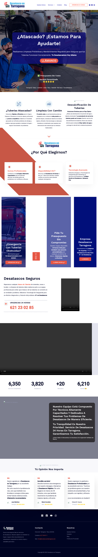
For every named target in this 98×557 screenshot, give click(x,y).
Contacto (59, 5)
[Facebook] (92, 5)
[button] (54, 5)
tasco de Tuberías (25, 284)
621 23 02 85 (22, 307)
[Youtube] (94, 5)
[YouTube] (51, 515)
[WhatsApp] (56, 515)
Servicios (50, 5)
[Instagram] (89, 5)
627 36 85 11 (43, 535)
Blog (65, 5)
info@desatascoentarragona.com (46, 539)
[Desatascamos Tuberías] (49, 136)
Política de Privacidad (73, 539)
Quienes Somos (41, 5)
